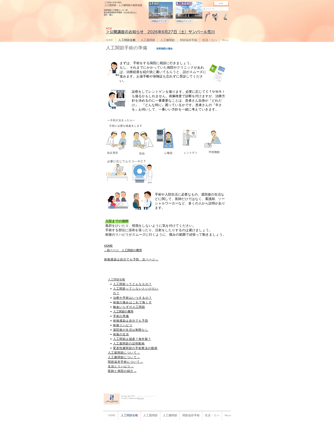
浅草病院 (161, 48)
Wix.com (141, 398)
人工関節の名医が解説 (113, 3)
